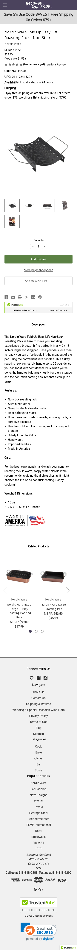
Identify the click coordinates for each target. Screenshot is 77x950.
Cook (38, 746)
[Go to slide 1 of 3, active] (30, 631)
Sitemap (38, 734)
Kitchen (38, 758)
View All (38, 843)
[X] (26, 297)
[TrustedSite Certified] (38, 905)
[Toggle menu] (5, 5)
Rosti (38, 831)
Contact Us (38, 698)
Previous (5, 590)
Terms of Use (38, 722)
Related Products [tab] (38, 546)
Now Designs (38, 795)
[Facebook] (6, 297)
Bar (38, 764)
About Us (38, 692)
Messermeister (38, 819)
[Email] (13, 297)
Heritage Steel (38, 813)
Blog (38, 728)
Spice (38, 770)
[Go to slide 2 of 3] (36, 631)
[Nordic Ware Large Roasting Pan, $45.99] (53, 576)
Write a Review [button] (56, 64)
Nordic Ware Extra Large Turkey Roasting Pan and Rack (19, 611)
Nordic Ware (38, 783)
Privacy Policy (38, 716)
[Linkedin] (33, 297)
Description (38, 324)
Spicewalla (38, 837)
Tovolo (38, 807)
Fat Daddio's (38, 789)
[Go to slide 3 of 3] (42, 631)
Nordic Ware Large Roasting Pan (53, 607)
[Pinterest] (40, 297)
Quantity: (38, 240)
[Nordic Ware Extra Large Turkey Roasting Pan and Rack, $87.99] (19, 576)
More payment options (38, 270)
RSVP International (38, 825)
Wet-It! (38, 801)
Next (67, 590)
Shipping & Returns (38, 704)
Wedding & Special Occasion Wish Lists (38, 710)
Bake (38, 752)
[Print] (20, 297)
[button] (38, 931)
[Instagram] (45, 678)
